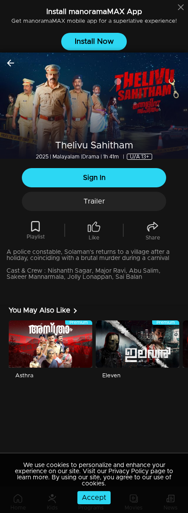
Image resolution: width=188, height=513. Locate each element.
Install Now (94, 41)
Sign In (94, 177)
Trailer (94, 201)
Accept (94, 497)
